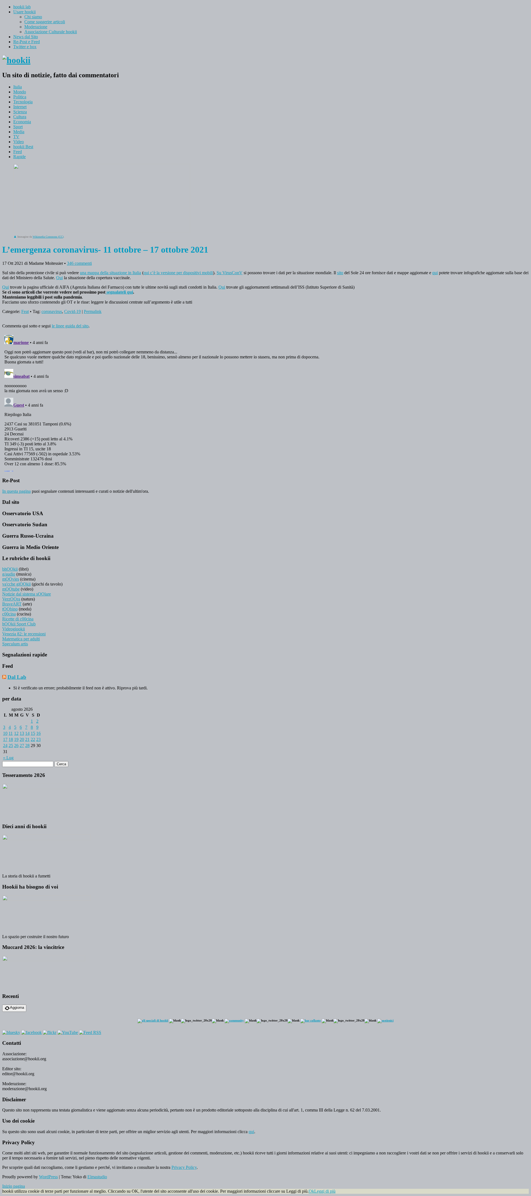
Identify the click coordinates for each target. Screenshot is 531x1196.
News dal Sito (25, 36)
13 (22, 733)
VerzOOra (11, 599)
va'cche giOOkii (16, 584)
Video (18, 141)
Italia (17, 86)
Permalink (92, 311)
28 (27, 745)
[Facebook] (31, 1032)
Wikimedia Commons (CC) (48, 236)
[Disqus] (265, 402)
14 (27, 733)
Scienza (20, 111)
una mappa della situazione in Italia (110, 272)
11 (11, 733)
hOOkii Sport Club (19, 624)
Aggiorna (17, 1007)
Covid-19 (72, 311)
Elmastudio (97, 1176)
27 (22, 745)
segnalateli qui (119, 292)
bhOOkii (10, 569)
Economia (22, 121)
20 (22, 739)
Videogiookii (13, 629)
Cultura (19, 116)
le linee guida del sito (70, 326)
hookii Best (23, 146)
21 (27, 739)
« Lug (8, 757)
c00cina (9, 614)
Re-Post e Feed (26, 41)
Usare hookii (24, 11)
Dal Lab (16, 677)
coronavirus (51, 311)
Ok (311, 1191)
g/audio (8, 574)
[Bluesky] (11, 1032)
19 (16, 739)
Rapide (19, 156)
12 (16, 733)
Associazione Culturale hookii (50, 31)
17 (5, 739)
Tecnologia (23, 101)
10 (5, 733)
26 (16, 745)
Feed (17, 151)
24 (5, 745)
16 (38, 733)
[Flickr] (49, 1032)
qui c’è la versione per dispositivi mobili (178, 272)
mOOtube (11, 589)
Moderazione (35, 26)
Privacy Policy (184, 1167)
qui (435, 272)
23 (38, 739)
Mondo (19, 91)
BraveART (12, 604)
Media (18, 131)
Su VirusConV (230, 272)
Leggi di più (324, 1191)
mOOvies (10, 579)
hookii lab (22, 6)
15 (33, 733)
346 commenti (79, 263)
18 (11, 739)
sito (340, 272)
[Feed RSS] (90, 1032)
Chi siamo (33, 16)
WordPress (48, 1176)
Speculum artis (15, 643)
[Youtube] (68, 1032)
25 (11, 745)
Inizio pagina (13, 1186)
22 (33, 739)
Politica (19, 96)
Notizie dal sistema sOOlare (26, 594)
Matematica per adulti (21, 639)
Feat (25, 311)
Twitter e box (25, 46)
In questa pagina (16, 491)
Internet (20, 106)
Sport (18, 126)
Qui (59, 277)
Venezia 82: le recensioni (24, 634)
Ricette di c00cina (17, 619)
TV (16, 136)
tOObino (10, 609)
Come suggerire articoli (44, 21)
